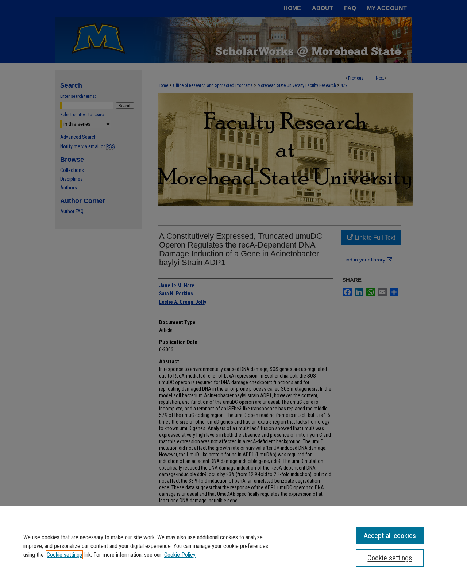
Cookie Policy (180, 554)
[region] (233, 546)
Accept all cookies (390, 535)
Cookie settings (64, 554)
